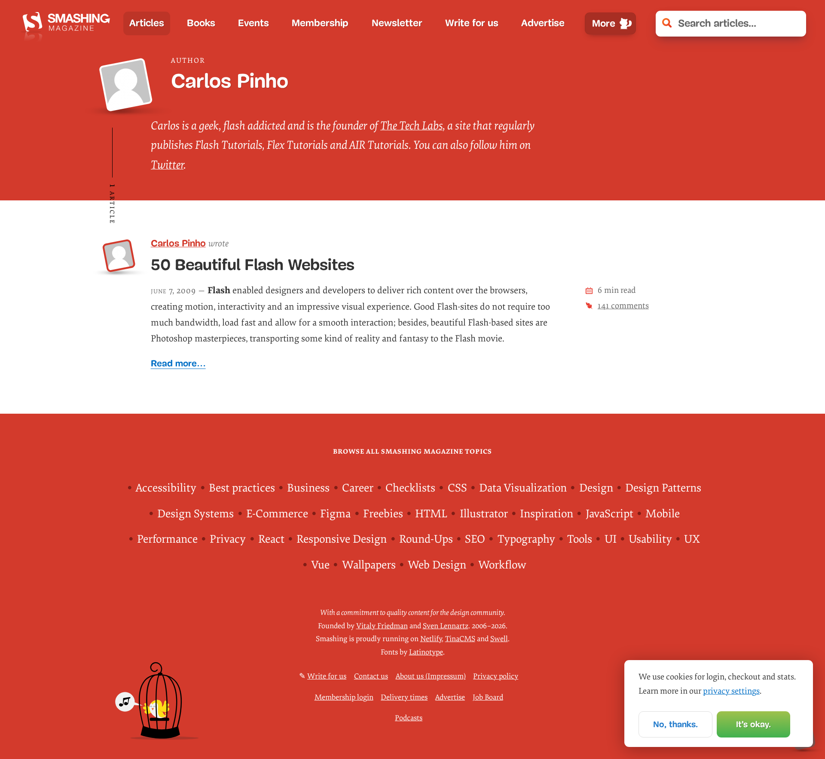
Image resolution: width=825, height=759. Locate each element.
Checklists (410, 488)
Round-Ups (426, 539)
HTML (431, 514)
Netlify (431, 638)
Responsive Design (341, 539)
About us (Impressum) (431, 676)
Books (201, 23)
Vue (320, 565)
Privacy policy (495, 676)
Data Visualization (523, 488)
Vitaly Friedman (382, 625)
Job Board (488, 697)
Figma (335, 514)
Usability (650, 539)
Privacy (228, 539)
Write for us (471, 23)
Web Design (437, 565)
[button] (793, 23)
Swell (499, 638)
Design (596, 488)
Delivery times (404, 697)
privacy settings (731, 691)
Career (357, 488)
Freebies (383, 514)
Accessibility (166, 488)
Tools (579, 539)
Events (253, 23)
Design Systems (195, 514)
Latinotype (426, 652)
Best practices (242, 488)
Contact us (371, 676)
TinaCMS (460, 638)
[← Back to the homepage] (69, 23)
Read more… (178, 363)
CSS (457, 488)
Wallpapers (369, 565)
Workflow (502, 565)
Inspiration (546, 514)
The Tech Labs (411, 126)
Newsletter (397, 23)
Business (308, 488)
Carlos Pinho (178, 243)
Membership (320, 23)
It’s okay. (753, 724)
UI (611, 539)
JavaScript (609, 514)
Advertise (543, 23)
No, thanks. (675, 724)
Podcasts (408, 717)
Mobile (662, 514)
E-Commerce (277, 514)
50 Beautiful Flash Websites (252, 264)
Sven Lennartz (445, 625)
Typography (526, 539)
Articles (146, 23)
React (271, 539)
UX (692, 539)
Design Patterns (663, 488)
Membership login (344, 697)
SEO (475, 539)
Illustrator (484, 514)
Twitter (167, 165)
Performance (167, 539)
